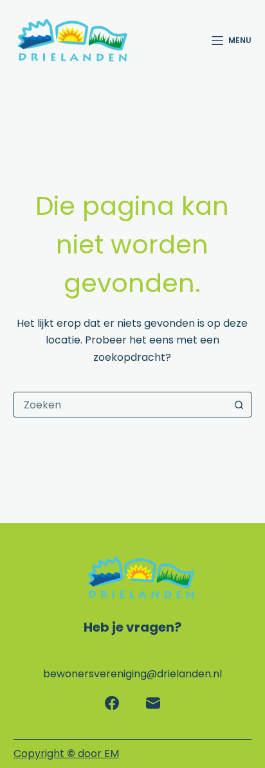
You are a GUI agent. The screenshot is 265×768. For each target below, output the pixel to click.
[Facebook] (112, 703)
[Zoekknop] (238, 404)
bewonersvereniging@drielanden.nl (132, 673)
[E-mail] (153, 703)
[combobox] (120, 404)
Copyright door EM (66, 753)
